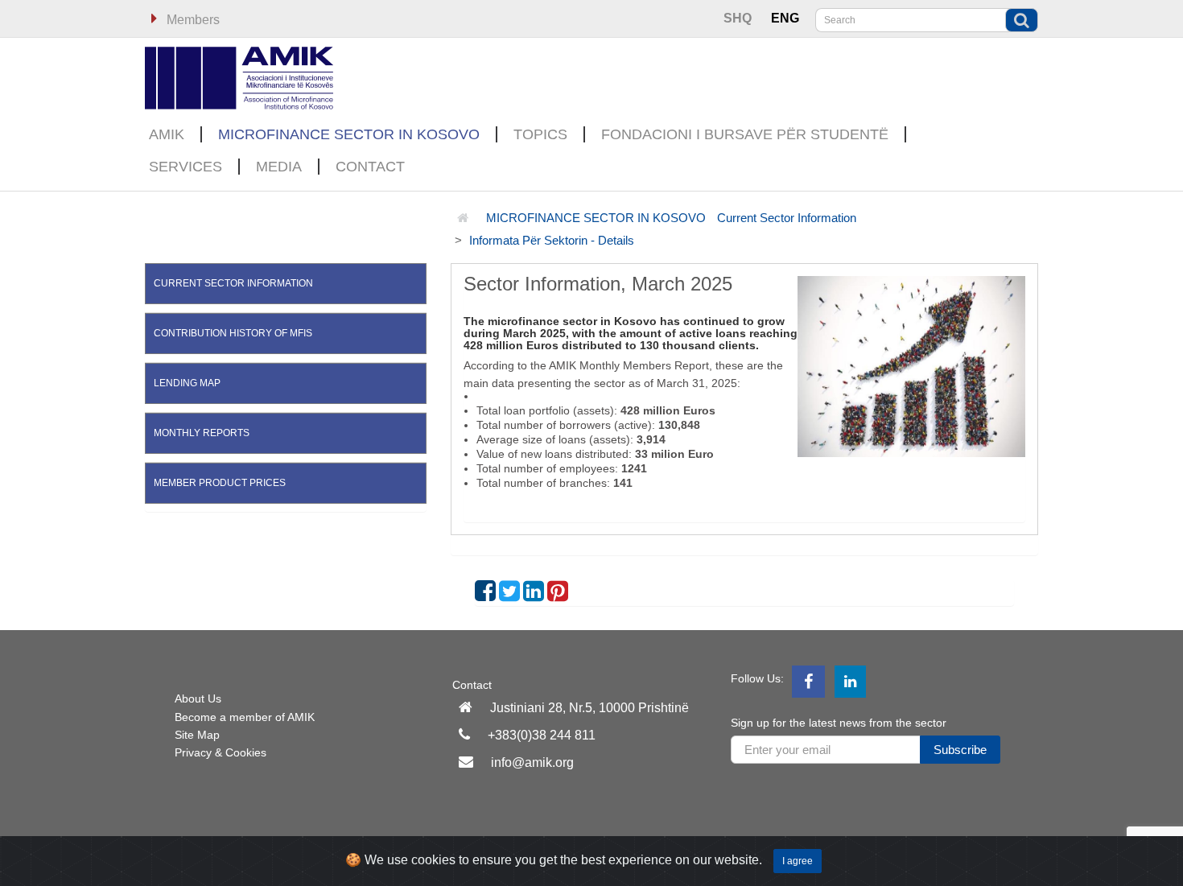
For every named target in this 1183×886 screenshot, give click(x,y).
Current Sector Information (786, 218)
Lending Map (187, 383)
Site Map (197, 734)
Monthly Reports (201, 433)
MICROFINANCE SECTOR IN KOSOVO (349, 134)
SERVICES (185, 167)
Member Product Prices (220, 482)
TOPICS (540, 134)
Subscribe (960, 749)
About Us (198, 698)
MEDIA (279, 167)
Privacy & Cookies (220, 752)
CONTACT (370, 167)
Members (191, 20)
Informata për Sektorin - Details (551, 240)
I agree (797, 861)
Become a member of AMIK (245, 717)
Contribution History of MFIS (233, 333)
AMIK (166, 134)
